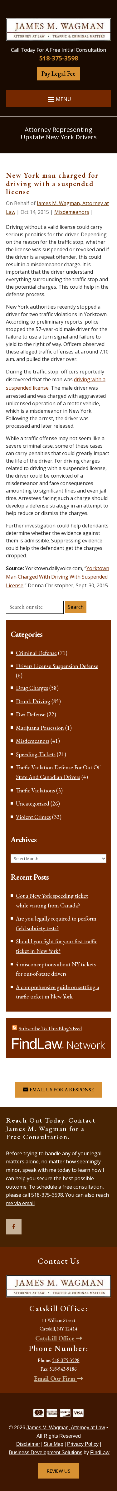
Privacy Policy (83, 1444)
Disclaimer (28, 1444)
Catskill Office (55, 1338)
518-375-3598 (58, 58)
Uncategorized (32, 803)
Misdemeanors (71, 212)
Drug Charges (32, 687)
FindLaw (100, 1452)
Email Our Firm (55, 1378)
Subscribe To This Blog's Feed (50, 1028)
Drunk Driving (33, 701)
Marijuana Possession (40, 727)
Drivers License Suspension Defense (57, 666)
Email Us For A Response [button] (62, 1089)
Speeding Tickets (36, 754)
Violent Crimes (33, 816)
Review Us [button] (59, 1471)
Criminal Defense (36, 653)
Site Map (53, 1444)
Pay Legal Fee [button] (58, 74)
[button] (58, 99)
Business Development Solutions (45, 1452)
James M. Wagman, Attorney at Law (66, 1427)
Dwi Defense (31, 714)
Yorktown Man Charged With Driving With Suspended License (57, 577)
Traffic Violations (35, 790)
